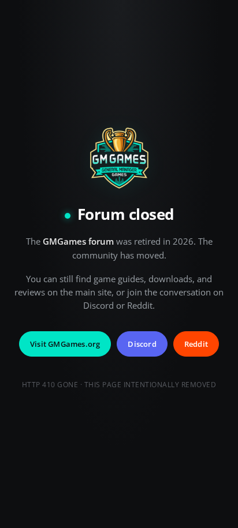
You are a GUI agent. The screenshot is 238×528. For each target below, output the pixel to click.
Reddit (196, 344)
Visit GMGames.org (65, 344)
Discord (142, 344)
